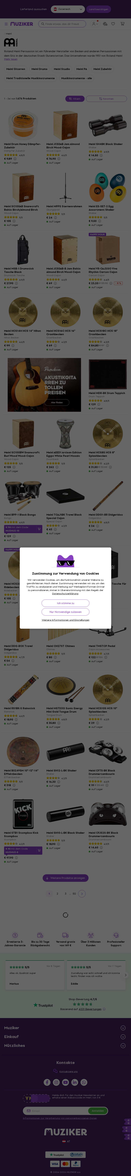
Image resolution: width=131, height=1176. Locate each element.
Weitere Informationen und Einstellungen (65, 620)
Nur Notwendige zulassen (65, 612)
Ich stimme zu (65, 603)
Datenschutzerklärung (65, 594)
